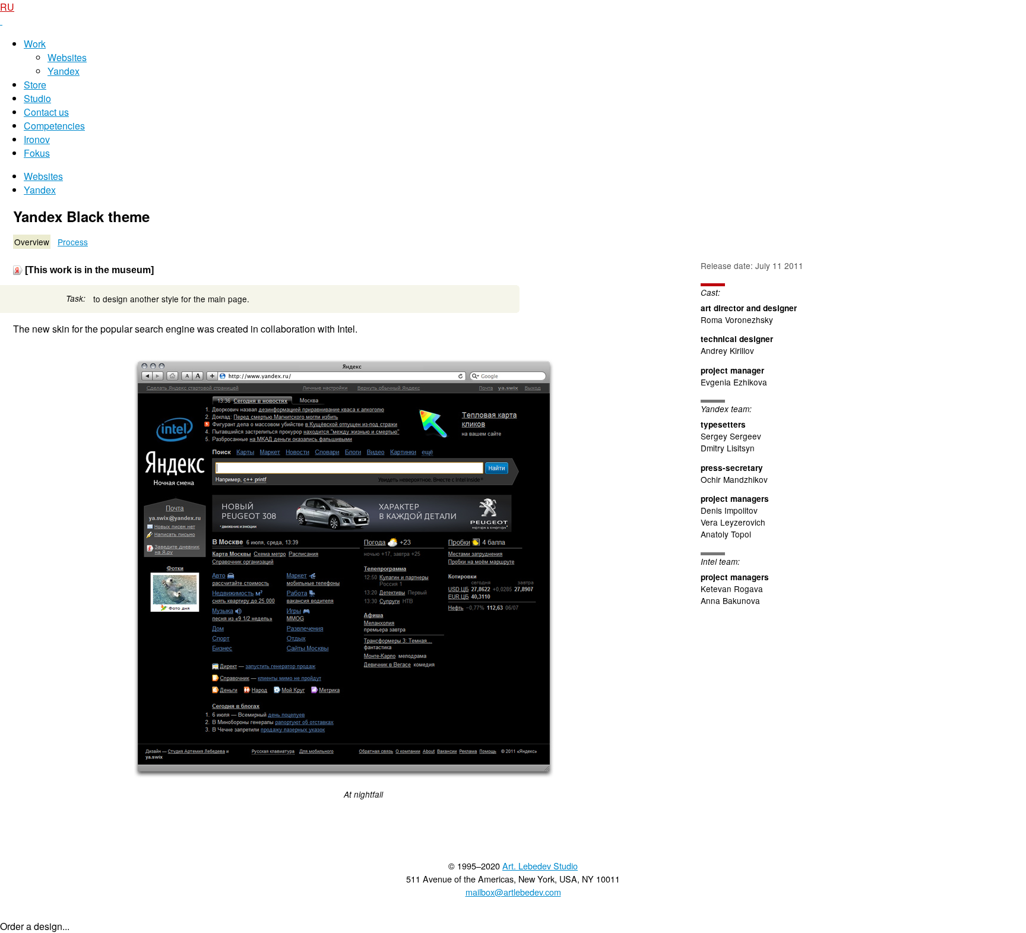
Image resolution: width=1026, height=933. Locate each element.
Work (35, 43)
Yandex (64, 71)
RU (7, 7)
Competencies (54, 125)
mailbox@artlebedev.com (513, 891)
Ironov (37, 139)
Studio (37, 98)
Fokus (37, 153)
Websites (67, 57)
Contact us (46, 112)
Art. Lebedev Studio (540, 865)
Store (35, 84)
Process (73, 242)
